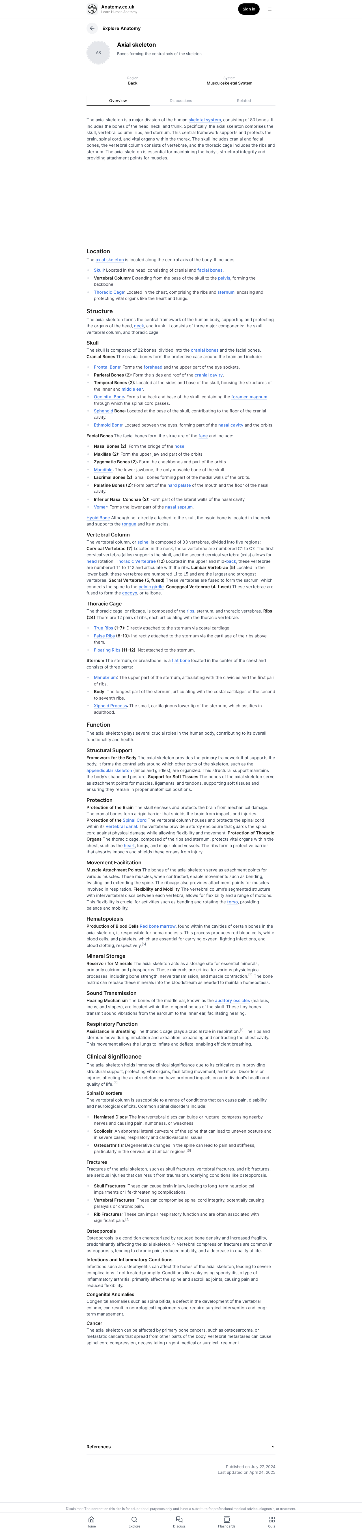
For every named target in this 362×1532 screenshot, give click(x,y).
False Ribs (104, 636)
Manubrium (105, 677)
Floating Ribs (107, 650)
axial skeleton (110, 259)
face (203, 435)
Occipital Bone (109, 396)
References (99, 1446)
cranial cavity (209, 375)
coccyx (129, 593)
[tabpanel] (181, 792)
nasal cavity (231, 425)
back (231, 561)
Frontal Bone (107, 367)
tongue (129, 524)
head (92, 561)
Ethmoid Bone (108, 425)
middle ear (132, 389)
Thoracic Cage (109, 292)
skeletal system (205, 119)
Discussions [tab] (181, 100)
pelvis (224, 278)
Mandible (103, 469)
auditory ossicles (232, 1000)
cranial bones (205, 350)
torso (232, 902)
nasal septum (179, 507)
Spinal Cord (134, 820)
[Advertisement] (181, 202)
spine (142, 542)
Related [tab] (244, 100)
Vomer (100, 507)
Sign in (249, 9)
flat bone (181, 660)
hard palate (179, 485)
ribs (190, 611)
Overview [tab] (118, 100)
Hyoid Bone (98, 517)
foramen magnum (249, 396)
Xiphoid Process (110, 705)
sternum (225, 292)
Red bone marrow (158, 926)
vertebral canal (121, 826)
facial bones (210, 270)
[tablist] (181, 100)
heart (129, 845)
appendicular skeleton (109, 770)
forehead (153, 367)
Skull (99, 270)
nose (179, 446)
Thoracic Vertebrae (136, 561)
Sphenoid (103, 411)
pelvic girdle (151, 586)
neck (139, 325)
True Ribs (103, 628)
